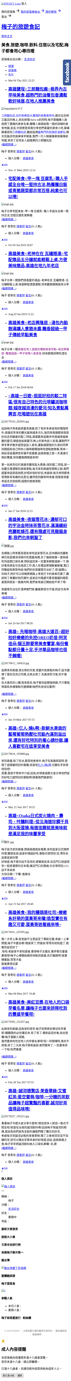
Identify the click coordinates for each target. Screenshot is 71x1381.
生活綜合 (29, 59)
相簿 (11, 66)
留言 (28, 151)
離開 (20, 1375)
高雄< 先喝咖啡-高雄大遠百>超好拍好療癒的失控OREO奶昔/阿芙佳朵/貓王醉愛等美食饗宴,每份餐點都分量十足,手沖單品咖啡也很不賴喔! (38, 643)
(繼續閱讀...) (8, 144)
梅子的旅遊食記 (20, 27)
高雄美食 (28, 158)
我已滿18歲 (8, 1375)
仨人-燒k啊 (44, 765)
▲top (4, 164)
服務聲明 (36, 1334)
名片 (11, 74)
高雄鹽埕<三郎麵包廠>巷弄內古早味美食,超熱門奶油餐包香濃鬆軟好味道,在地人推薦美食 (37, 95)
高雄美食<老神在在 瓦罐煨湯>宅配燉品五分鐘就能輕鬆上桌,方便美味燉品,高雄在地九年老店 (38, 259)
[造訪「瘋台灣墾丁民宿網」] (13, 1268)
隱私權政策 (61, 1331)
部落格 (12, 70)
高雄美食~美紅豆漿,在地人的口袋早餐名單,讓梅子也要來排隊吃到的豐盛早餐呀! (38, 1008)
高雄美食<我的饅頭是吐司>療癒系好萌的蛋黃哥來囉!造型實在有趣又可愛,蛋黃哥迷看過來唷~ (38, 918)
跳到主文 (6, 36)
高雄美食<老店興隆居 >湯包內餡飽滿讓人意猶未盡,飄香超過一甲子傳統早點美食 (38, 328)
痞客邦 (21, 151)
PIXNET (16, 1331)
